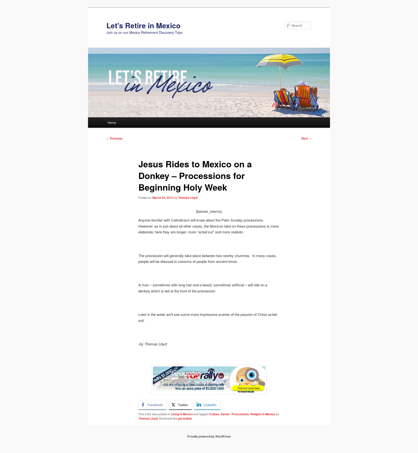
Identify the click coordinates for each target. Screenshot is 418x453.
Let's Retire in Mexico (143, 25)
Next (306, 138)
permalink (185, 418)
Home (112, 122)
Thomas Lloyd (187, 197)
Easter (225, 414)
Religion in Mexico (262, 414)
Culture (214, 414)
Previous (114, 138)
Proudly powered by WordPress (209, 436)
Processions (240, 414)
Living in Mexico (182, 414)
